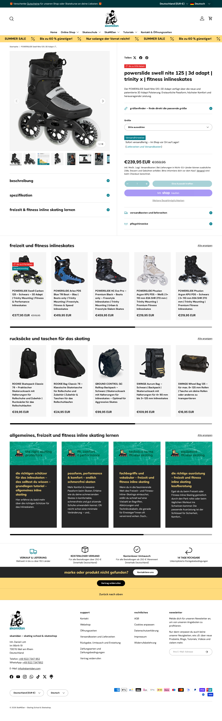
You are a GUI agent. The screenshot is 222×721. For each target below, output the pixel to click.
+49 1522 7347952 (33, 662)
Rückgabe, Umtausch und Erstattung (100, 642)
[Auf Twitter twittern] (135, 58)
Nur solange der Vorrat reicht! (91, 39)
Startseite (14, 46)
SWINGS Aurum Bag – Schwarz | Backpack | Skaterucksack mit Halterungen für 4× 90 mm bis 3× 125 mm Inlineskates (152, 391)
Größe (127, 120)
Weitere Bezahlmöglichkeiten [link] (168, 200)
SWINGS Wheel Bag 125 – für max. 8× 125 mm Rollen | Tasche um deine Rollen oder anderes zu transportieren (193, 391)
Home (53, 32)
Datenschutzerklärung (146, 630)
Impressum (140, 636)
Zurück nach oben (111, 594)
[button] (210, 18)
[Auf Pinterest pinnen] (147, 58)
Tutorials (128, 32)
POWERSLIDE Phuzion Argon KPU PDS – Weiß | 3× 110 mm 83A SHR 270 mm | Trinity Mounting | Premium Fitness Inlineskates (152, 300)
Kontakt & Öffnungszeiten (156, 32)
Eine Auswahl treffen (182, 183)
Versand (201, 170)
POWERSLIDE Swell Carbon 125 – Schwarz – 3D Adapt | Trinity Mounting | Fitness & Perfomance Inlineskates (28, 298)
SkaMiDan (110, 32)
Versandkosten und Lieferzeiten (97, 636)
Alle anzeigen (205, 245)
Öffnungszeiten (88, 630)
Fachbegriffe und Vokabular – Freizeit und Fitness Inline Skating (136, 477)
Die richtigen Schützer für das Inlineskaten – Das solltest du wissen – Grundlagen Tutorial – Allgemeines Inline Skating (33, 483)
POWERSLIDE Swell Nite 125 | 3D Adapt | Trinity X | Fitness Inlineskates (39, 46)
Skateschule (89, 32)
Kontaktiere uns (145, 572)
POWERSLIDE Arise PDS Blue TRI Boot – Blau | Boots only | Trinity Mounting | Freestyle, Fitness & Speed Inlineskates (67, 300)
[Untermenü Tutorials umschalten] (136, 32)
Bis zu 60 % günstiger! (39, 39)
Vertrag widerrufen (111, 583)
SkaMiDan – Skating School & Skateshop (34, 707)
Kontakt (84, 618)
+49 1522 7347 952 (29, 658)
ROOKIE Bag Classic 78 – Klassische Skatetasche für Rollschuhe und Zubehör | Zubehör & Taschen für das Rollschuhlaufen (68, 393)
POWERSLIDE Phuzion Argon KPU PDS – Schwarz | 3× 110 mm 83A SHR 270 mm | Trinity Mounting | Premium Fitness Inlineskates (193, 300)
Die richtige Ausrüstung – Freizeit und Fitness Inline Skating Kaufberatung (188, 479)
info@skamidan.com (29, 668)
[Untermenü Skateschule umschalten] (99, 32)
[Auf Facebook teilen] (141, 58)
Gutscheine (33, 3)
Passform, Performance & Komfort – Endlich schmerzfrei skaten (85, 477)
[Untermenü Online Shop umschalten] (77, 32)
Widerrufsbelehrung (145, 642)
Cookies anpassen (144, 624)
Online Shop (68, 32)
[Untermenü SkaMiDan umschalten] (118, 32)
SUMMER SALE (137, 39)
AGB (136, 618)
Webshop (85, 624)
